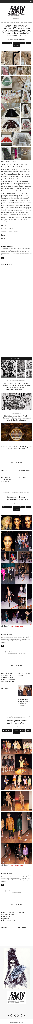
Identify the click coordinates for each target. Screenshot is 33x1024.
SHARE (16, 43)
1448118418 (5, 927)
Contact (22, 1009)
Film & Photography (23, 492)
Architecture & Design (12, 444)
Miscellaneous (16, 413)
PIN (29, 43)
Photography (18, 494)
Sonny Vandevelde (16, 626)
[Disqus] (16, 290)
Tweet (30, 22)
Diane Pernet (22, 39)
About (15, 1009)
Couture (12, 22)
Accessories (5, 22)
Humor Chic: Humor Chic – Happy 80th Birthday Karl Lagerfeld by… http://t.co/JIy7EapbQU (9, 916)
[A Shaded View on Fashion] (16, 11)
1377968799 (22, 927)
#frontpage (22, 653)
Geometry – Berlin (24, 470)
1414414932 (5, 688)
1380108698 (22, 477)
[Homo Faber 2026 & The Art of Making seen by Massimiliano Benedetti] (16, 432)
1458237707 (5, 470)
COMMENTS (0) (8, 43)
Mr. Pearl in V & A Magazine (24, 674)
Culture (12, 380)
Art (8, 380)
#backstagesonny (12, 653)
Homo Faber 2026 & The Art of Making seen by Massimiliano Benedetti (16, 447)
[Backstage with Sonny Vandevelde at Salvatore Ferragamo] (25, 690)
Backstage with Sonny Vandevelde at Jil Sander (7, 479)
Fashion (18, 22)
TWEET (23, 43)
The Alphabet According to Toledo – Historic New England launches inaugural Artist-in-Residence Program (17, 418)
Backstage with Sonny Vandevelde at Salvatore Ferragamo (24, 702)
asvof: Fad (21, 912)
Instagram (24, 22)
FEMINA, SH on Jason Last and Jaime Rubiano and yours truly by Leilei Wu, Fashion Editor (8, 677)
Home (10, 1009)
